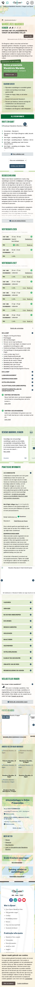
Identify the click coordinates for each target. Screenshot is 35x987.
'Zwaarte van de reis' (17, 696)
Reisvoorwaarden (11, 943)
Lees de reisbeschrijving (18, 220)
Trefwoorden (9, 940)
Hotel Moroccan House (21, 521)
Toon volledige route (18, 154)
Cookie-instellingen (22, 983)
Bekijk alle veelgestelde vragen (18, 702)
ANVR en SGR (10, 946)
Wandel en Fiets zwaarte (13, 937)
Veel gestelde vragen (12, 912)
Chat (21, 895)
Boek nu (29, 245)
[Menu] (32, 2)
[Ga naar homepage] (17, 3)
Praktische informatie (13, 933)
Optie (24, 277)
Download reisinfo (17, 166)
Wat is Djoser (10, 905)
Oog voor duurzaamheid (13, 925)
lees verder (7, 451)
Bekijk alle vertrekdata (16, 328)
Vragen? (8, 949)
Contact (8, 915)
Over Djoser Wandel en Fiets (14, 909)
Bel (13, 895)
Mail (17, 895)
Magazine (8, 842)
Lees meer (7, 403)
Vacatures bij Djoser (12, 928)
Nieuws (7, 840)
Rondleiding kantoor (11, 918)
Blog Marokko (9, 845)
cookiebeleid (28, 978)
